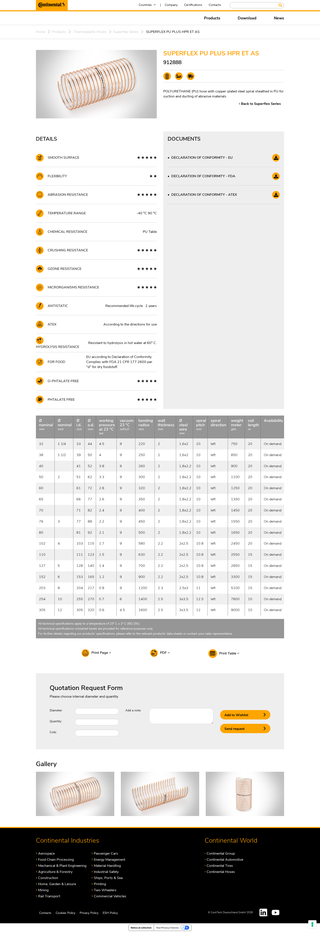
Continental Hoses (221, 871)
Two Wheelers (105, 890)
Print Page (100, 652)
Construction (48, 878)
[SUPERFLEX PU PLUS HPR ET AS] (75, 793)
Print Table (228, 653)
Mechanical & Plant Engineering (62, 865)
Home (40, 31)
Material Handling (107, 865)
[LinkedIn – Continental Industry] (264, 912)
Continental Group (221, 853)
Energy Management (109, 859)
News (279, 18)
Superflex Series (125, 31)
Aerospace (46, 853)
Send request (234, 729)
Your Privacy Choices (167, 927)
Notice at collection (141, 927)
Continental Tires (220, 865)
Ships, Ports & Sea (108, 878)
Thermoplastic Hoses (90, 31)
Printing (100, 884)
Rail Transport (49, 896)
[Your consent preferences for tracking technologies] (312, 924)
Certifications (193, 5)
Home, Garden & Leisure (57, 884)
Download (247, 18)
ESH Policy (110, 913)
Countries (145, 5)
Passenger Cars (106, 853)
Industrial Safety (106, 871)
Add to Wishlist (236, 715)
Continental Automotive (225, 859)
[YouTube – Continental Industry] (276, 912)
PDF (164, 652)
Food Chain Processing (56, 859)
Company (171, 5)
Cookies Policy (65, 913)
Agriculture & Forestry (55, 871)
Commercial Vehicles (110, 896)
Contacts (215, 5)
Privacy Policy (89, 913)
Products (212, 18)
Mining (43, 890)
